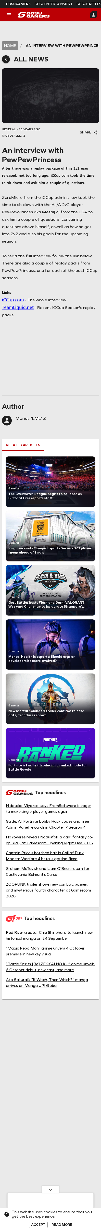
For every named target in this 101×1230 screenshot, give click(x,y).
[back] (6, 59)
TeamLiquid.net (18, 307)
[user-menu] (93, 14)
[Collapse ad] (50, 1189)
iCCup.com (13, 300)
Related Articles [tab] (23, 445)
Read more (61, 1225)
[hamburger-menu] (9, 15)
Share (85, 132)
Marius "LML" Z (31, 418)
